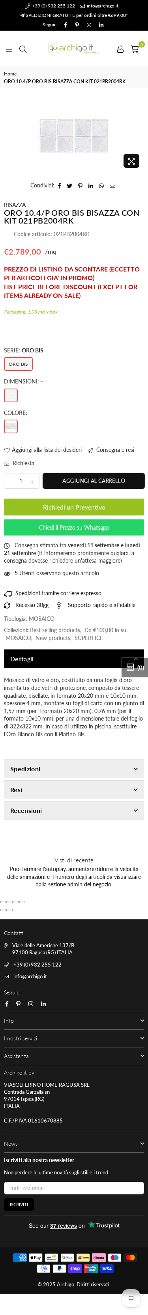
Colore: (17, 412)
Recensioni (26, 810)
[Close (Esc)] (3, 902)
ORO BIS (18, 364)
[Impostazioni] (120, 48)
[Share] (9, 902)
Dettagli (22, 658)
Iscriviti (19, 1204)
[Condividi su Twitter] (70, 185)
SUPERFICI (88, 638)
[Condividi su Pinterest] (80, 185)
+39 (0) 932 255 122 (53, 6)
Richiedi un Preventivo (74, 507)
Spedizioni (25, 768)
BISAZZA (15, 205)
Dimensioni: (23, 381)
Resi (16, 789)
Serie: (23, 350)
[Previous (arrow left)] (3, 910)
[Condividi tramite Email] (113, 185)
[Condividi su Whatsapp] (101, 185)
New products (53, 638)
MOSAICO (18, 638)
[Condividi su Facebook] (59, 185)
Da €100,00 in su (105, 630)
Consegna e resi (114, 449)
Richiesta (22, 463)
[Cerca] (23, 48)
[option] (74, 136)
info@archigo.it (102, 6)
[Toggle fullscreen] (16, 902)
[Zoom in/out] (22, 902)
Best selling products (55, 630)
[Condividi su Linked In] (91, 185)
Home (10, 74)
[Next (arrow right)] (9, 910)
